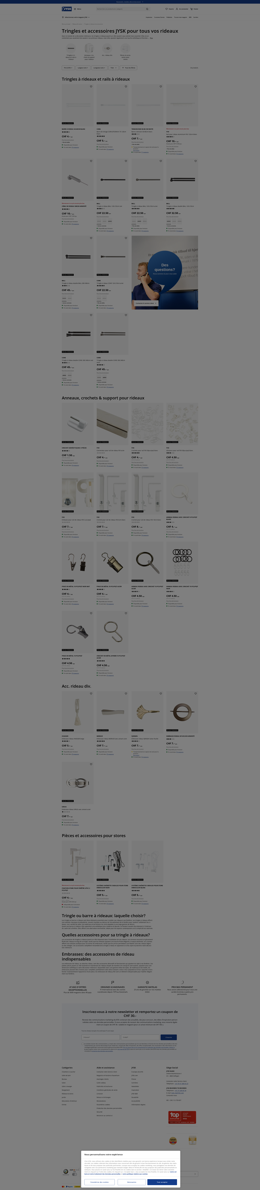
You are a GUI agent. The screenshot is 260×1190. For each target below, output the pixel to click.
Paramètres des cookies (99, 1182)
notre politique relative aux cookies (135, 1174)
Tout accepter (162, 1182)
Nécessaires (131, 1182)
